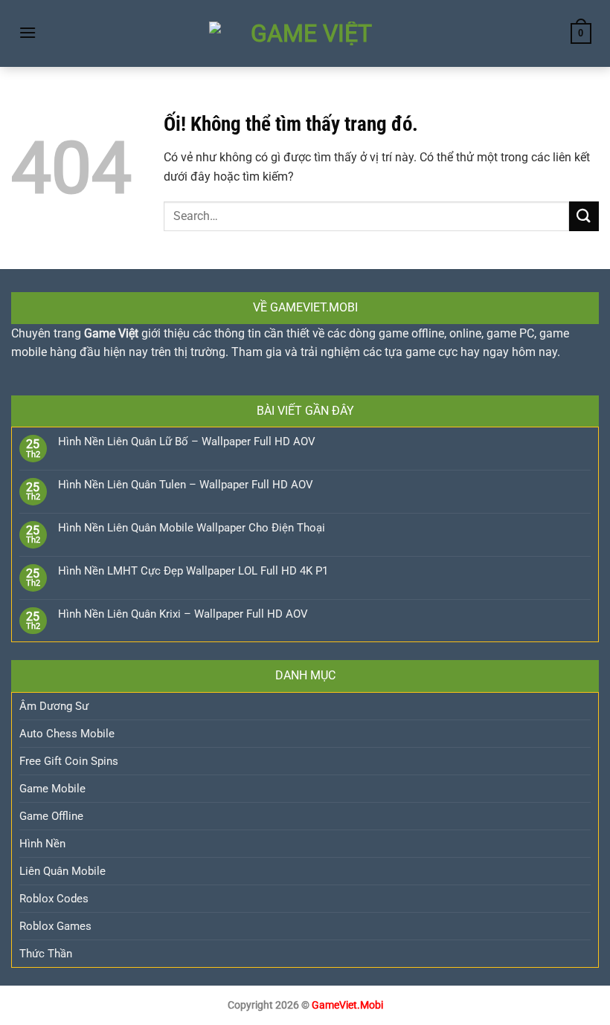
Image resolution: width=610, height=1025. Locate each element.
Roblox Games (55, 926)
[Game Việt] (305, 33)
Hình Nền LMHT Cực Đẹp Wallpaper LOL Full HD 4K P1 (193, 571)
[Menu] (27, 32)
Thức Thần (45, 953)
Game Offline (51, 816)
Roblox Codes (54, 898)
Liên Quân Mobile (62, 871)
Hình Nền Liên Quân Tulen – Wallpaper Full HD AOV (185, 484)
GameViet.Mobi (347, 1005)
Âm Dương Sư (54, 706)
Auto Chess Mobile (67, 733)
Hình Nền (42, 843)
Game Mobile (52, 788)
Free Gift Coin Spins (68, 761)
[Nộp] (584, 215)
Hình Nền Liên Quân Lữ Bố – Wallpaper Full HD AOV (186, 441)
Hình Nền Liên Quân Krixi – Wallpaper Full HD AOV (183, 614)
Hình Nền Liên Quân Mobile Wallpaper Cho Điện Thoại (191, 527)
